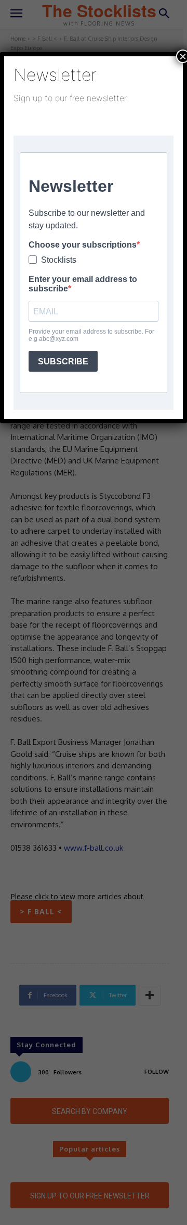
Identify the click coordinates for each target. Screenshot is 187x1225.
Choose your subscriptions (83, 244)
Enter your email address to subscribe (83, 284)
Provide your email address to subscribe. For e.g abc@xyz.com (91, 335)
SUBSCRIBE (63, 361)
